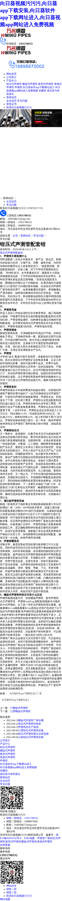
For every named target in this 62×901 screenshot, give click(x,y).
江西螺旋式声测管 (20, 711)
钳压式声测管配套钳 (11, 252)
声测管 (18, 87)
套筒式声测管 (45, 84)
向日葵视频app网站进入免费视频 (18, 767)
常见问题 (22, 100)
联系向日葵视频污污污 (19, 107)
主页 (15, 235)
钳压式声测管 (14, 84)
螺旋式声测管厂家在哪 (31, 720)
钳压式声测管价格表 (29, 723)
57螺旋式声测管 (19, 708)
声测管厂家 (43, 838)
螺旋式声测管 (30, 84)
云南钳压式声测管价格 (31, 737)
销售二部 (11, 892)
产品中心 (11, 80)
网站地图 (5, 899)
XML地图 (29, 838)
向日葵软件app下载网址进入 (39, 87)
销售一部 (11, 889)
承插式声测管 (7, 757)
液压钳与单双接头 (10, 774)
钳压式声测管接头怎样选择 (33, 733)
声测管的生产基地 (28, 727)
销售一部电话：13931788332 (22, 818)
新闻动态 (11, 97)
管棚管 (42, 90)
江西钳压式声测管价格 (31, 730)
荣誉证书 (11, 104)
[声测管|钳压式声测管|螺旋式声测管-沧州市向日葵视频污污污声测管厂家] (16, 36)
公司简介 (11, 77)
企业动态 (11, 100)
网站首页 (11, 73)
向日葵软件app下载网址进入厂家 (26, 693)
